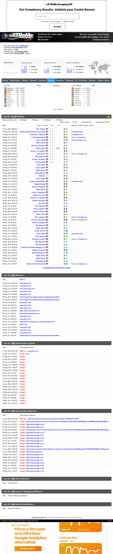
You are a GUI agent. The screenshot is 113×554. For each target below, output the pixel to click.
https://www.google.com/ (34, 435)
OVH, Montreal (40, 156)
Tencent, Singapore (38, 187)
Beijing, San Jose (39, 195)
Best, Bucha (41, 154)
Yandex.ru (82, 137)
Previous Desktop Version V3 (59, 517)
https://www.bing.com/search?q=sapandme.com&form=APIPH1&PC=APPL (53, 419)
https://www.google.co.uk (35, 427)
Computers (60, 80)
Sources (5, 80)
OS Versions (83, 80)
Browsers (92, 80)
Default (24, 120)
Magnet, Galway (39, 184)
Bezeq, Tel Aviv (40, 231)
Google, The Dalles (38, 159)
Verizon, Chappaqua (38, 192)
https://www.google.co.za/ (35, 471)
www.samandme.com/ (79, 140)
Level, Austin (40, 165)
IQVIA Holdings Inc (38, 253)
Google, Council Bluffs (37, 181)
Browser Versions (104, 80)
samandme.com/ (77, 181)
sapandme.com (33, 351)
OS (76, 80)
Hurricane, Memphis (38, 145)
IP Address (47, 120)
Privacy (110, 521)
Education (86, 122)
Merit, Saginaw (40, 217)
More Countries (58, 109)
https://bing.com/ (25, 308)
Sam (27, 354)
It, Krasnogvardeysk (38, 137)
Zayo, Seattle (40, 140)
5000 (13, 275)
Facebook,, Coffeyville (37, 134)
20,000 (14, 116)
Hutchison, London (38, 239)
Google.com (83, 154)
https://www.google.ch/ (34, 446)
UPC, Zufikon (40, 129)
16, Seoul (42, 203)
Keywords (33, 80)
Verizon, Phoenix (39, 211)
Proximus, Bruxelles (38, 220)
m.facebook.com (77, 132)
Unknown (42, 176)
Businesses (101, 122)
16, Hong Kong (40, 162)
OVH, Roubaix (40, 236)
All (75, 122)
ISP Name (59, 120)
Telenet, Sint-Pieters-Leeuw (36, 264)
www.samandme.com (19, 47)
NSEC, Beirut (40, 143)
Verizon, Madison (39, 209)
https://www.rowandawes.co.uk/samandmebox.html (37, 322)
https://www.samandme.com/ (30, 311)
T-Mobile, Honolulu (38, 200)
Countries (51, 80)
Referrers (25, 80)
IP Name (35, 120)
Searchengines (15, 80)
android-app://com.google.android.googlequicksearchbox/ (40, 297)
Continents (42, 80)
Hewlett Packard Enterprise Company (32, 132)
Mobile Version (76, 517)
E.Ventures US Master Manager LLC (33, 247)
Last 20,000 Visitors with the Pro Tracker (56, 268)
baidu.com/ (23, 324)
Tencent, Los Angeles (37, 151)
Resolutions (70, 80)
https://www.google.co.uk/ (35, 424)
